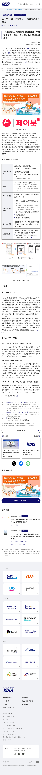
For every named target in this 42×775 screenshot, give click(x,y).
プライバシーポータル (9, 722)
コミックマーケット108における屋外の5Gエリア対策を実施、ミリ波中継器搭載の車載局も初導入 (25, 536)
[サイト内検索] (36, 4)
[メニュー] (40, 4)
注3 (27, 62)
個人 (28, 4)
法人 (31, 4)
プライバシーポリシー (9, 725)
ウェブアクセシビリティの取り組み (12, 728)
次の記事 (36, 436)
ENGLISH (6, 762)
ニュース (6, 704)
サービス (6, 701)
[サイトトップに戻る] (6, 4)
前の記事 (5, 436)
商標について (7, 740)
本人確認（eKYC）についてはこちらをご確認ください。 (27, 236)
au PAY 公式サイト (10, 396)
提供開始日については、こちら (16, 402)
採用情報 (25, 704)
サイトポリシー (7, 720)
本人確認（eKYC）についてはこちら (18, 412)
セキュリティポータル (9, 731)
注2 (9, 53)
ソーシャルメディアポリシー (10, 734)
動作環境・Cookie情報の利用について (14, 737)
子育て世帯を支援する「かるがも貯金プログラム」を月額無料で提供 (25, 521)
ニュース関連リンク (8, 717)
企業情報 (25, 698)
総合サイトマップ (7, 714)
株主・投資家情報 (27, 701)
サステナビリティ (8, 708)
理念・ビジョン (7, 698)
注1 (28, 48)
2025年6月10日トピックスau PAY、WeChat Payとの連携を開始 (18, 419)
